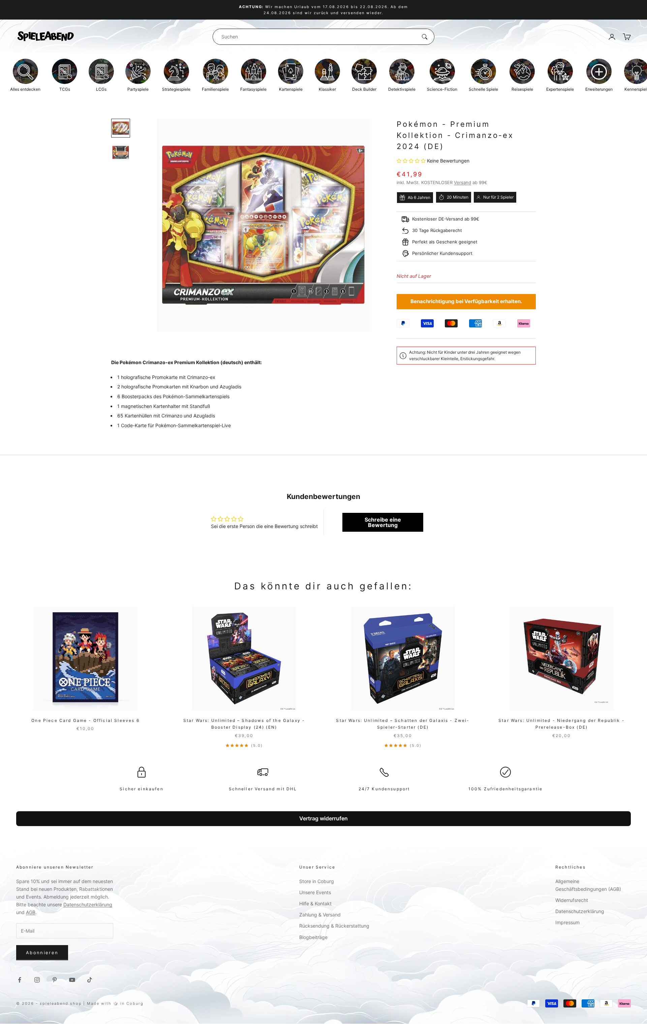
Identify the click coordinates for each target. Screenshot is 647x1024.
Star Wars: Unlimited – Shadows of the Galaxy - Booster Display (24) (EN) (244, 724)
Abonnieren (42, 952)
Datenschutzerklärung (87, 904)
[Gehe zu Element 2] (120, 152)
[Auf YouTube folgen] (72, 979)
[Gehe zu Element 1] (120, 128)
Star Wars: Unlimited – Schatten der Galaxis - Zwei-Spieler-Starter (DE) (402, 724)
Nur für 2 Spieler (498, 197)
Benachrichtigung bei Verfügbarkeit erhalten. (466, 301)
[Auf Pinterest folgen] (54, 979)
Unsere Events (315, 892)
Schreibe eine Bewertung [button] (383, 522)
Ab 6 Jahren (419, 197)
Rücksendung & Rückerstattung (334, 926)
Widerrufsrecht (571, 900)
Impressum (567, 922)
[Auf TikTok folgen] (89, 979)
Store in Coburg (316, 881)
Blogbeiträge (313, 937)
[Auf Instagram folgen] (37, 979)
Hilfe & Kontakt (315, 903)
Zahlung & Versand (320, 914)
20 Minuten (457, 197)
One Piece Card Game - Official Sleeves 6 (85, 720)
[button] (412, 161)
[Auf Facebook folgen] (19, 979)
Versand (462, 182)
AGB (30, 912)
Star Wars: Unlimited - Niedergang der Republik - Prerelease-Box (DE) (561, 724)
